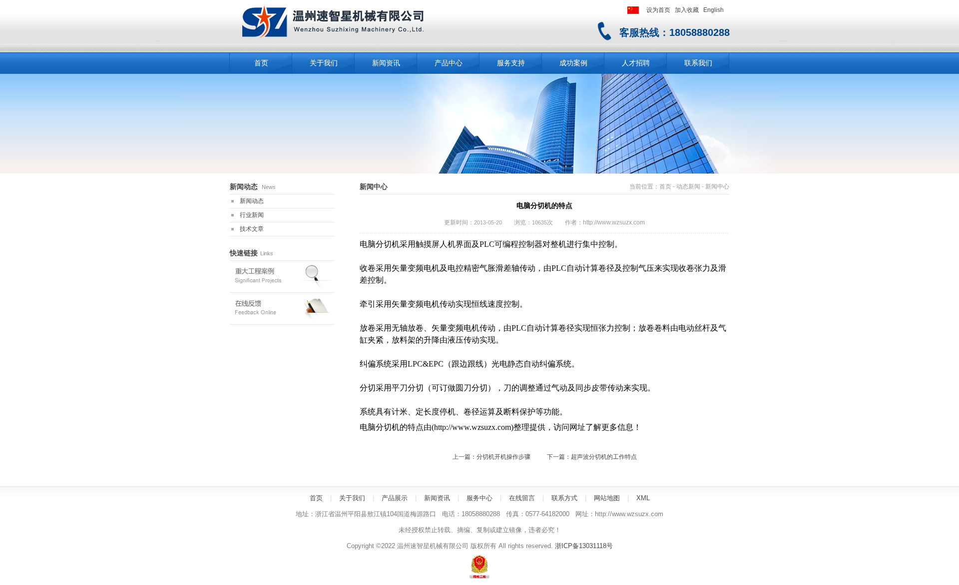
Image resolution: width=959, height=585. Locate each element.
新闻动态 (252, 200)
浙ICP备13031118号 (584, 546)
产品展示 (395, 498)
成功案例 (573, 63)
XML (643, 498)
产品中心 (449, 63)
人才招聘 (636, 63)
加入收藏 (687, 9)
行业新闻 (252, 214)
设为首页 (658, 9)
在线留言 (522, 498)
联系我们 (698, 63)
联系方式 (564, 498)
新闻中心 (717, 186)
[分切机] (347, 41)
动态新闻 (688, 186)
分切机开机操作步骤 (503, 456)
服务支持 (511, 63)
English (713, 9)
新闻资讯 (386, 63)
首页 (665, 186)
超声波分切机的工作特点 (604, 456)
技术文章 (252, 228)
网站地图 (607, 498)
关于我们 (324, 63)
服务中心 (479, 498)
